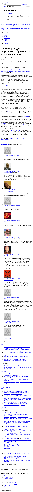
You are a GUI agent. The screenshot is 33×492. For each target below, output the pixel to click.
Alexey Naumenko (8, 191)
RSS (5, 488)
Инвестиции (7, 38)
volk (5, 221)
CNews (2, 77)
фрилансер (12, 426)
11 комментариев (5, 139)
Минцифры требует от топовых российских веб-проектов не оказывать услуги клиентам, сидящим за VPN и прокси (18, 354)
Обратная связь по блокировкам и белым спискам (17, 376)
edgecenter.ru (12, 482)
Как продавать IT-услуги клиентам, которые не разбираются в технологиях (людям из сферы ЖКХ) (15, 71)
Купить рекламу (8, 21)
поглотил (9, 111)
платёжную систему (15, 130)
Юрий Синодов (14, 438)
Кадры (5, 39)
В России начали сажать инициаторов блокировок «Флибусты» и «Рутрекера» (15, 404)
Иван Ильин (7, 256)
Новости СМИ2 (5, 85)
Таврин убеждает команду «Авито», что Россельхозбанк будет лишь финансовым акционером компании (18, 432)
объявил (26, 116)
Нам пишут (7, 42)
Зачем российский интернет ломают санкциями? (16, 377)
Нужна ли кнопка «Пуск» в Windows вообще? (17, 435)
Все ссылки (4, 386)
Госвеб (5, 36)
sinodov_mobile (7, 338)
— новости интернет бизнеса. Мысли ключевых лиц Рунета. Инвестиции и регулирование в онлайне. (15, 29)
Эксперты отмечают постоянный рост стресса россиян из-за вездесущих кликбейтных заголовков (17, 398)
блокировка (4, 123)
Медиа (5, 35)
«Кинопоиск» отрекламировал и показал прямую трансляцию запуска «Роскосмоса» (16, 401)
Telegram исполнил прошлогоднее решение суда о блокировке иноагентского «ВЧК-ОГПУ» (15, 444)
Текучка (6, 44)
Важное (3, 344)
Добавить (5, 144)
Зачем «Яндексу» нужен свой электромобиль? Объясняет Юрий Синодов (15, 360)
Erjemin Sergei (7, 322)
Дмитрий (12, 442)
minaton (6, 207)
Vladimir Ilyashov (14, 434)
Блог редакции (7, 485)
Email (5, 4)
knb (5, 156)
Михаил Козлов (8, 172)
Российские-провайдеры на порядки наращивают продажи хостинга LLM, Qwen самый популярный (17, 460)
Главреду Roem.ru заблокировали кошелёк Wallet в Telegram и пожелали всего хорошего (17, 440)
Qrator (15, 484)
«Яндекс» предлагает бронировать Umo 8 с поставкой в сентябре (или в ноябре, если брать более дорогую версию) (18, 367)
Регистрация (7, 2)
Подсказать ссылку (6, 387)
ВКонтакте (9, 13)
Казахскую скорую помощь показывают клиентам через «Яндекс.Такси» (18, 417)
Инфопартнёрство (8, 478)
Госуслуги (12, 138)
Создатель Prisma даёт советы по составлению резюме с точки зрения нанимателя (18, 374)
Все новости (4, 407)
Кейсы (5, 40)
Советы (6, 43)
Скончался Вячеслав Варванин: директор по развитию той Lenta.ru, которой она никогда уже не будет (16, 428)
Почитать (3, 371)
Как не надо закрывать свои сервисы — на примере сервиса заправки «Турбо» (17, 422)
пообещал (23, 125)
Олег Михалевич (8, 280)
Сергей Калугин (19, 138)
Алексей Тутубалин (9, 238)
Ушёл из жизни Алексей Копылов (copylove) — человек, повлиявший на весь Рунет (17, 350)
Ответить (17, 155)
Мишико (12, 413)
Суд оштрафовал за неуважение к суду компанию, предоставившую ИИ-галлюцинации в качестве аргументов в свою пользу (17, 393)
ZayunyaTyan (13, 417)
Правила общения (8, 477)
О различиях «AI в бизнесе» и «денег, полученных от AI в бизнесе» (15, 456)
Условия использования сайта (11, 476)
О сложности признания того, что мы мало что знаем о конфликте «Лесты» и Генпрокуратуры (18, 414)
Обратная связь (8, 486)
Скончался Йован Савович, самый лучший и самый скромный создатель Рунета (17, 347)
